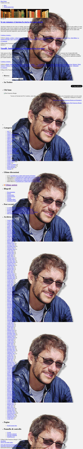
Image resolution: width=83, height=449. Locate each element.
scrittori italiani (18, 38)
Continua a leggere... (6, 35)
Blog (5, 5)
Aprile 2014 (10, 405)
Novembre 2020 (11, 305)
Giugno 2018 (10, 342)
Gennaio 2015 (10, 392)
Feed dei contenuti (12, 434)
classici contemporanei (13, 134)
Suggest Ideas (10, 195)
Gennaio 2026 (10, 230)
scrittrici (9, 163)
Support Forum (11, 196)
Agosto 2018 (10, 339)
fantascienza (10, 141)
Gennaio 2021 (10, 303)
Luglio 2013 (10, 418)
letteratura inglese (11, 151)
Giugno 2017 (10, 356)
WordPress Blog (11, 199)
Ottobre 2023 (10, 263)
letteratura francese (12, 150)
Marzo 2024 (10, 256)
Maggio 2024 (10, 253)
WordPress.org (11, 436)
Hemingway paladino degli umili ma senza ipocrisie (20, 210)
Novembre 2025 (11, 233)
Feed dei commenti (12, 435)
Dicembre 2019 (11, 317)
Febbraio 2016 (11, 375)
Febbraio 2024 (11, 258)
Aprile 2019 (10, 327)
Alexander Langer (42, 64)
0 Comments (4, 67)
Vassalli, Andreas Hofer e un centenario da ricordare (23, 48)
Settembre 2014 (11, 398)
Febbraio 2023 (11, 274)
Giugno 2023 (10, 268)
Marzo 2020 (10, 316)
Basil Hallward (59, 38)
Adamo (36, 38)
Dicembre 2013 (11, 411)
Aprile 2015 (10, 388)
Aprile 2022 (10, 284)
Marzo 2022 (10, 285)
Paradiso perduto (32, 39)
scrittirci (12, 38)
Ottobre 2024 (10, 247)
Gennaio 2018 (10, 347)
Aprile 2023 (10, 271)
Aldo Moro (42, 38)
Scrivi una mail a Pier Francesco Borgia (71, 103)
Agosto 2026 (10, 220)
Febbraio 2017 (11, 362)
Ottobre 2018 (10, 336)
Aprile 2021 (10, 298)
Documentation (11, 192)
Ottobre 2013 (10, 414)
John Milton (74, 38)
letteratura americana (12, 148)
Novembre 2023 (11, 262)
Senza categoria (27, 38)
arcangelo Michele (50, 38)
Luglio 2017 (10, 355)
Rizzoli (44, 66)
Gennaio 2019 (10, 332)
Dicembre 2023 (11, 260)
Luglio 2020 (10, 310)
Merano (34, 66)
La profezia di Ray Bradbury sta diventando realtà (20, 209)
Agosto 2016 (10, 369)
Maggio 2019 (10, 326)
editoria (7, 38)
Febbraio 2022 (11, 287)
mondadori (25, 39)
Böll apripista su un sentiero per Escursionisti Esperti (20, 213)
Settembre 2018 (11, 337)
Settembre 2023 (11, 265)
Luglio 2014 (10, 401)
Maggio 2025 (10, 240)
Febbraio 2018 (11, 346)
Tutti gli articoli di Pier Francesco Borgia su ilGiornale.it (67, 100)
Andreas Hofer (58, 64)
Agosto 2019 (10, 321)
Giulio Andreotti (15, 66)
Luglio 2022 (10, 281)
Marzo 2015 (10, 389)
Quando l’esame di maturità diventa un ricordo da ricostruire (22, 212)
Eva (69, 38)
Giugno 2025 (10, 239)
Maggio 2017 (10, 358)
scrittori (9, 158)
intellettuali (13, 64)
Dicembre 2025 (11, 232)
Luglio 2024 (10, 250)
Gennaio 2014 (10, 410)
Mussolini (39, 66)
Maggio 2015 (10, 387)
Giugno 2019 (10, 324)
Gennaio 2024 (10, 259)
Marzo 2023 (10, 272)
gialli (8, 144)
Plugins (9, 193)
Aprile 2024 (10, 255)
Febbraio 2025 (11, 243)
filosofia (9, 142)
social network (11, 167)
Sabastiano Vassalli (52, 66)
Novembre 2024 (11, 246)
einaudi (65, 38)
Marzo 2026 (10, 227)
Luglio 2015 (10, 384)
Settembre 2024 (11, 249)
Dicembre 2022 (11, 276)
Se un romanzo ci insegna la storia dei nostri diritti (22, 22)
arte (8, 131)
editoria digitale (11, 140)
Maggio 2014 (10, 404)
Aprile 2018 (10, 343)
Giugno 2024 (10, 252)
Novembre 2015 (11, 379)
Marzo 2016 (10, 374)
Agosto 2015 (10, 382)
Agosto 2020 (10, 308)
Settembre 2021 (11, 294)
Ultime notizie (11, 185)
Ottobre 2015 (10, 381)
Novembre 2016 (11, 365)
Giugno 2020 (10, 311)
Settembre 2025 (11, 236)
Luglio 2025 (10, 237)
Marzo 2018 (10, 345)
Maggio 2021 (10, 297)
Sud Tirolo (69, 66)
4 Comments (4, 41)
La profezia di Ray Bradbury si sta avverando (18, 207)
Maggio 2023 (10, 269)
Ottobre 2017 (10, 352)
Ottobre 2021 (10, 292)
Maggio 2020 (10, 313)
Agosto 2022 (10, 279)
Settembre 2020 (11, 307)
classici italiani (11, 135)
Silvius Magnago (42, 39)
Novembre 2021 (11, 291)
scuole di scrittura (11, 164)
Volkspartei (75, 66)
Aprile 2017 (10, 359)
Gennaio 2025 (10, 245)
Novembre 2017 (11, 350)
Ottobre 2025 (10, 234)
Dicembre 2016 (11, 363)
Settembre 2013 (11, 416)
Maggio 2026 (10, 224)
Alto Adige (51, 64)
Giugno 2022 (10, 282)
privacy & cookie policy (7, 442)
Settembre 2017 (11, 353)
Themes (9, 198)
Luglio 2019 (10, 323)
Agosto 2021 (10, 295)
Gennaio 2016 (10, 376)
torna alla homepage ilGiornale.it (9, 444)
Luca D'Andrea (17, 39)
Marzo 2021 (10, 300)
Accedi (9, 432)
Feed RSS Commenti (15, 446)
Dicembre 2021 (11, 289)
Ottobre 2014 (10, 397)
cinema (9, 132)
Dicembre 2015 (11, 378)
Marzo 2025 (10, 242)
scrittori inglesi (11, 160)
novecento (19, 64)
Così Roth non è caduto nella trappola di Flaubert (22, 175)
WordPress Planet (11, 201)
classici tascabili (11, 137)
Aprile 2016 (10, 372)
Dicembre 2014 (11, 394)
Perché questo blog (9, 7)
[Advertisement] (16, 115)
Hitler (21, 66)
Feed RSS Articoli (5, 446)
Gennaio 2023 (10, 275)
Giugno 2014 (10, 403)
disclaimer (3, 441)
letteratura (9, 147)
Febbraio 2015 (11, 391)
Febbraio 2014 (11, 408)
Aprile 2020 (10, 314)
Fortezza (8, 66)
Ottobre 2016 (10, 366)
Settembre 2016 (11, 368)
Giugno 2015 (10, 385)
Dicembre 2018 (11, 333)
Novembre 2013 (11, 413)
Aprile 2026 (10, 226)
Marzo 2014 (10, 407)
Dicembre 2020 (11, 304)
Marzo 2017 (10, 360)
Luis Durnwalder (27, 66)
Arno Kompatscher (67, 64)
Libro (8, 154)
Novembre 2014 (11, 395)
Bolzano (75, 64)
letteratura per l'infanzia (13, 153)
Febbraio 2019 (11, 330)
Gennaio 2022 (10, 288)
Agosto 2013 (10, 417)
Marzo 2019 (10, 329)
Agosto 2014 (10, 400)
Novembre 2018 (11, 334)
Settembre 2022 (11, 278)
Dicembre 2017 (11, 349)
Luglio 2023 (10, 266)
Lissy (11, 39)
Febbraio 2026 (11, 229)
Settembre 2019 (11, 320)
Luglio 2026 (10, 221)
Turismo (32, 64)
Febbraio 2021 (11, 301)
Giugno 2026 (10, 223)
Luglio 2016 (10, 371)
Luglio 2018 (10, 340)
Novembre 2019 (11, 318)
